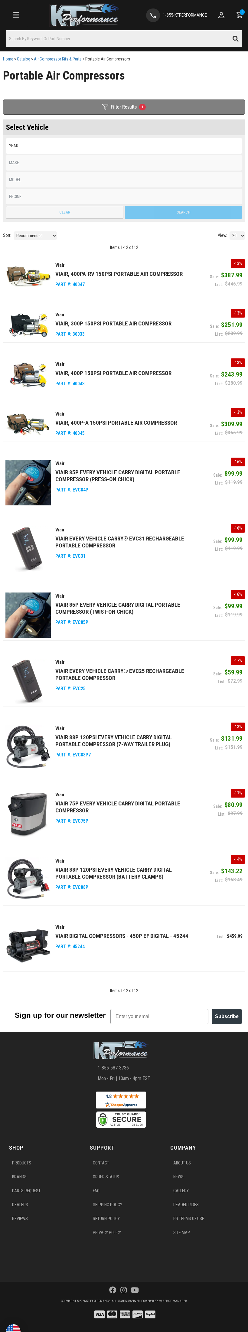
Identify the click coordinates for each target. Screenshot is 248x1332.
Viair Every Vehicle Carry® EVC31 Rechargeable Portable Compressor (119, 542)
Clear (64, 212)
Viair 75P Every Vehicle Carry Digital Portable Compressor (117, 807)
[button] (124, 38)
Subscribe (227, 1016)
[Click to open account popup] (221, 15)
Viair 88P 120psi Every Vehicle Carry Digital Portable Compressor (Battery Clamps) (113, 873)
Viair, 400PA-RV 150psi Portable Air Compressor (119, 273)
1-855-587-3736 (113, 1068)
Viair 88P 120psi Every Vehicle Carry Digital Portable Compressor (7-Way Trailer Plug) (113, 741)
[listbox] (124, 146)
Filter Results (127, 107)
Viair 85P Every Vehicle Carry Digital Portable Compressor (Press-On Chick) (117, 476)
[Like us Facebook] (112, 1290)
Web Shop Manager (172, 1301)
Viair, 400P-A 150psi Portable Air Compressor (116, 422)
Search (183, 212)
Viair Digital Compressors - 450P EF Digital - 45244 (121, 935)
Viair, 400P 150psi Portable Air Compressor (113, 373)
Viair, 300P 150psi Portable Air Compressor (113, 323)
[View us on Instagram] (123, 1290)
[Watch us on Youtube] (135, 1290)
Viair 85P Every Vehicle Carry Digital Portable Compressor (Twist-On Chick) (117, 608)
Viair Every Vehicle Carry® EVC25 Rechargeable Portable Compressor (119, 674)
